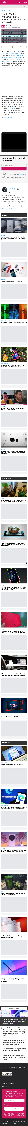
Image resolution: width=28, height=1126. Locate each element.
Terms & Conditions (12, 1115)
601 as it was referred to (9, 53)
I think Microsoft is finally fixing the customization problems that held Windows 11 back (14, 1021)
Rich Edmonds (11, 26)
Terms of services (19, 173)
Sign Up (14, 1109)
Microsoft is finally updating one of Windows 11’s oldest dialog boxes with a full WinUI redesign (14, 1042)
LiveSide (9, 117)
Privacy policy (5, 1086)
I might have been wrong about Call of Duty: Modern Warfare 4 (14, 1049)
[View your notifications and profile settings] (19, 2)
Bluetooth (11, 108)
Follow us (16, 46)
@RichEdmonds (12, 209)
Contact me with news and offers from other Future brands (14, 1104)
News (3, 26)
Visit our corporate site (13, 1069)
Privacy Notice (21, 174)
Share (5, 46)
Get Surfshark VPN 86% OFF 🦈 (17, 6)
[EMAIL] (10, 192)
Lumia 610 (19, 51)
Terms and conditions (7, 1080)
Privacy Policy (19, 1114)
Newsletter (23, 46)
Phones (3, 10)
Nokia (8, 10)
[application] (14, 141)
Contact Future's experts (8, 1083)
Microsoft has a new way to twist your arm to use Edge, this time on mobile (14, 1057)
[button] (26, 2)
